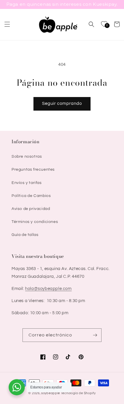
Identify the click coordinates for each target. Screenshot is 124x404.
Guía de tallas (25, 235)
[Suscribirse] (95, 335)
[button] (7, 24)
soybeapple (50, 393)
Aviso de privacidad (31, 209)
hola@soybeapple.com (48, 288)
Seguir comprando (62, 103)
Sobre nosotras (27, 156)
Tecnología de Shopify (78, 393)
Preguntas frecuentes (33, 169)
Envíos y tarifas (27, 183)
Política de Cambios (31, 196)
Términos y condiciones (35, 222)
